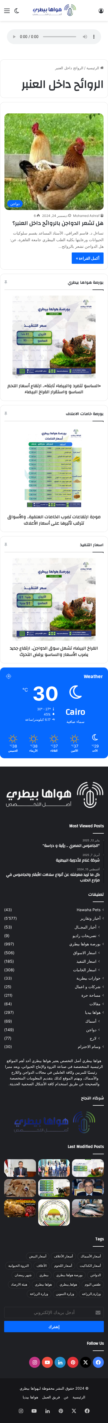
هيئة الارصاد (19, 1284)
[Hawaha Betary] (54, 10)
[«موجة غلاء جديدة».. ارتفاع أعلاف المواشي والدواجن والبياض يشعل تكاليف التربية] (54, 1188)
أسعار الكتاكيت (90, 1266)
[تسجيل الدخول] (101, 12)
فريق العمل (51, 1397)
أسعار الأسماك (91, 1256)
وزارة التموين (65, 1294)
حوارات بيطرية (88, 978)
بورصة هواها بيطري (85, 944)
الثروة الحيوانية (18, 1266)
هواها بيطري (43, 1284)
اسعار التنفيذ (86, 961)
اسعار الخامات (84, 969)
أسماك (90, 1021)
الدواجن (95, 1275)
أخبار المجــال (85, 927)
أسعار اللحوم (63, 1266)
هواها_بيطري (68, 1284)
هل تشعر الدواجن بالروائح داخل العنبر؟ (58, 223)
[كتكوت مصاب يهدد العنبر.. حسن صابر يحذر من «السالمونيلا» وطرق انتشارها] (20, 1208)
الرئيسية (93, 68)
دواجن (91, 1029)
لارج (93, 1038)
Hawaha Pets (89, 910)
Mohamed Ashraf (86, 216)
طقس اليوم (93, 1284)
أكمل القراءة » (87, 258)
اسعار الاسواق (84, 952)
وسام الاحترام (89, 1046)
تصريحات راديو (84, 935)
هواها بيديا (93, 1012)
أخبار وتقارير (90, 918)
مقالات (95, 1004)
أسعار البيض (37, 1256)
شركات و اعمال (88, 987)
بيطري (43, 1275)
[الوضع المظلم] (16, 12)
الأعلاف (42, 1266)
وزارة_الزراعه (91, 1294)
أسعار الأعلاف (63, 1256)
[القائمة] (7, 12)
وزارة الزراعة (39, 1294)
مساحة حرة (91, 995)
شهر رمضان (23, 1275)
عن (66, 1397)
